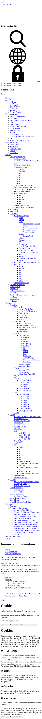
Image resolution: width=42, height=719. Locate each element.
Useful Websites (24, 388)
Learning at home (25, 366)
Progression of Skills (21, 283)
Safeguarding (14, 130)
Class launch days (20, 193)
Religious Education (26, 250)
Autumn (26, 382)
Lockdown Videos (20, 496)
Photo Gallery (24, 313)
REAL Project (24, 319)
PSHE (21, 260)
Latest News (14, 145)
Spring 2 (26, 402)
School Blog (14, 500)
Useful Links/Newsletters (28, 311)
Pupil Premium (15, 124)
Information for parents (22, 205)
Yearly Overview (25, 323)
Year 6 (21, 183)
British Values (15, 128)
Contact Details (15, 112)
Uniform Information (17, 285)
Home (7, 98)
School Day (14, 210)
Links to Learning (16, 488)
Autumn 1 (26, 396)
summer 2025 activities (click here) (26, 526)
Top (3, 600)
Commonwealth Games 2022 (29, 474)
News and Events (11, 143)
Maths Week (18, 423)
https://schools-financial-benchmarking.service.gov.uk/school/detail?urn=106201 (20, 564)
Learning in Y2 (24, 370)
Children (8, 303)
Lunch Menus (15, 287)
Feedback (13, 297)
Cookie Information (17, 584)
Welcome (13, 102)
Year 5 (21, 181)
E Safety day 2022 (20, 484)
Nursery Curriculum (26, 309)
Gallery (12, 415)
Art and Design (24, 248)
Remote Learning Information (20, 140)
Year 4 (21, 179)
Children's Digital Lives (22, 510)
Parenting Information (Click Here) (26, 522)
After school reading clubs (23, 185)
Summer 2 (27, 407)
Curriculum (14, 214)
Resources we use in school (24, 136)
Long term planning (30, 228)
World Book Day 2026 (27, 374)
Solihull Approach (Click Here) (25, 524)
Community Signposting (18, 508)
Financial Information (17, 116)
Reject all (5, 625)
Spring (25, 384)
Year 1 (21, 173)
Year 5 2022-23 (24, 439)
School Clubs (14, 293)
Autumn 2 (26, 398)
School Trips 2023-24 (22, 421)
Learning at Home (25, 411)
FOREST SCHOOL (17, 291)
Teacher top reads (20, 167)
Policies (12, 122)
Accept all (13, 625)
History (21, 238)
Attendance (14, 289)
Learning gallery (24, 335)
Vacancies (13, 110)
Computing (23, 244)
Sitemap (8, 577)
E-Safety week (19, 425)
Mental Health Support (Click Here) (27, 530)
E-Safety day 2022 (30, 246)
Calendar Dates (15, 149)
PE (20, 242)
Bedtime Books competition (24, 207)
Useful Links (19, 134)
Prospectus (13, 108)
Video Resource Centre (18, 498)
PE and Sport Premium (18, 126)
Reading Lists (19, 490)
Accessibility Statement (18, 581)
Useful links (23, 315)
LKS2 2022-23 (24, 437)
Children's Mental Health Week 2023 (27, 417)
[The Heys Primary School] (11, 84)
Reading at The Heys (17, 157)
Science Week (28, 236)
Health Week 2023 (25, 461)
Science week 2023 (21, 419)
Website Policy (15, 586)
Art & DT (17, 443)
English (21, 220)
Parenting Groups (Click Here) (25, 520)
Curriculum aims (29, 230)
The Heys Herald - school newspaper (23, 295)
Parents (8, 155)
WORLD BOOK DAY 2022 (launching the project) (24, 190)
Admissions (14, 118)
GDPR (12, 138)
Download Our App (12, 536)
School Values (15, 106)
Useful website (24, 372)
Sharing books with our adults (25, 187)
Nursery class (19, 307)
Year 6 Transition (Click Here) (25, 516)
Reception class (19, 321)
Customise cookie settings (27, 625)
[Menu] (3, 2)
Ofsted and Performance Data (20, 120)
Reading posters (20, 159)
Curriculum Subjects (21, 216)
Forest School (24, 317)
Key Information (11, 114)
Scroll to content (6, 4)
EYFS (21, 218)
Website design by (16, 596)
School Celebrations (30, 252)
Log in (37, 81)
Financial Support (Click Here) (25, 528)
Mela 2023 (18, 429)
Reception (22, 171)
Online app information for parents (26, 482)
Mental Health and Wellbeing (20, 502)
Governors (13, 506)
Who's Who (14, 104)
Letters (12, 151)
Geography (23, 240)
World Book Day (20, 427)
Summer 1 (27, 404)
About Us (8, 100)
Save (20, 717)
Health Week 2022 (25, 471)
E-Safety (13, 480)
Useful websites (28, 232)
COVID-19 (14, 153)
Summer (26, 386)
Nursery (22, 169)
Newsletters (14, 147)
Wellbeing (13, 301)
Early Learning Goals (26, 325)
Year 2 (21, 175)
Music (21, 256)
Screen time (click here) (22, 486)
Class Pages (14, 305)
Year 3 (21, 177)
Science (21, 234)
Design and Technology (27, 258)
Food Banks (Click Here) (23, 518)
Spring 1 (26, 400)
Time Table (23, 331)
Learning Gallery (25, 380)
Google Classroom (16, 494)
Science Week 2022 (21, 478)
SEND (12, 132)
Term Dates (14, 212)
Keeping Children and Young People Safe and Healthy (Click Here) (27, 513)
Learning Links (19, 492)
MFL (21, 254)
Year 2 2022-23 (24, 435)
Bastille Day (18, 441)
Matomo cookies (12, 675)
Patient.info (18, 534)
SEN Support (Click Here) (23, 532)
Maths (21, 222)
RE (24, 354)
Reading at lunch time (22, 165)
